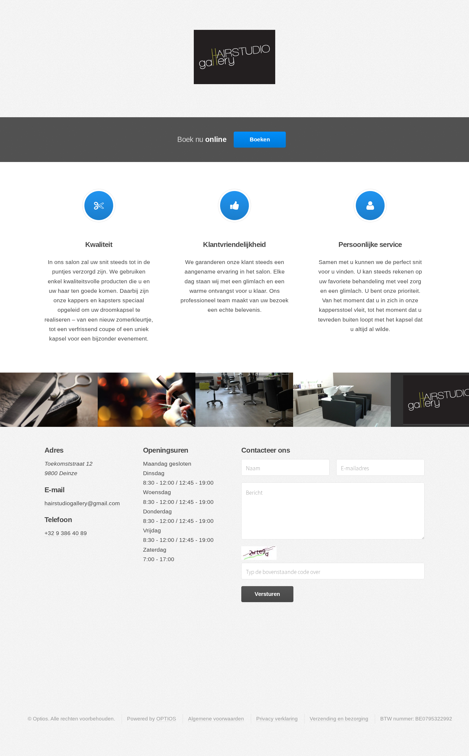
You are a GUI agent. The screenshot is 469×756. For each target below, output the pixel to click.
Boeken (260, 139)
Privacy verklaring (277, 719)
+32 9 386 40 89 (66, 533)
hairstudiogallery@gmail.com (82, 503)
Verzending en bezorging (339, 719)
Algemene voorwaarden (216, 719)
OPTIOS (166, 719)
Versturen (267, 594)
